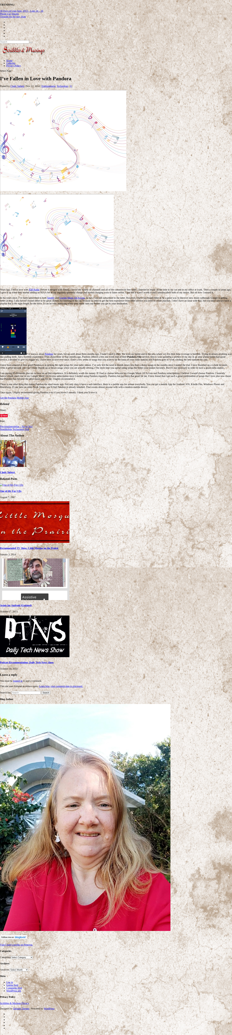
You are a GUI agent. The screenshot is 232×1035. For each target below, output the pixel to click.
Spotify (50, 298)
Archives (4, 969)
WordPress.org (13, 990)
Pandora (49, 354)
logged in (17, 681)
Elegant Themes (21, 1008)
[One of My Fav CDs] (11, 485)
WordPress (49, 1008)
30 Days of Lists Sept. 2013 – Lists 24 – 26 (21, 11)
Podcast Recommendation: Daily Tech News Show (27, 662)
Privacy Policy (13, 65)
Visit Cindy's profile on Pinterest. (16, 944)
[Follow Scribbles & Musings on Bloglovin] (13, 938)
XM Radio (34, 289)
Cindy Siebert (17, 86)
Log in (9, 982)
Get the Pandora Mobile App (14, 397)
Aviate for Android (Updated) (16, 605)
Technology (62, 86)
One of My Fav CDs (10, 491)
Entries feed (12, 985)
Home (9, 60)
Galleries (10, 63)
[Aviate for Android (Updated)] (34, 599)
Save (5, 415)
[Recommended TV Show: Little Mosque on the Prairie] (34, 542)
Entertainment (48, 86)
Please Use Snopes (9, 13)
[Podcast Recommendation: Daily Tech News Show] (34, 656)
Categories (5, 957)
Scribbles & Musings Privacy (14, 1003)
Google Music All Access (72, 298)
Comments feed (14, 988)
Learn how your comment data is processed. (61, 686)
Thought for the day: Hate (13, 16)
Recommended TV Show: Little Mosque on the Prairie (29, 548)
